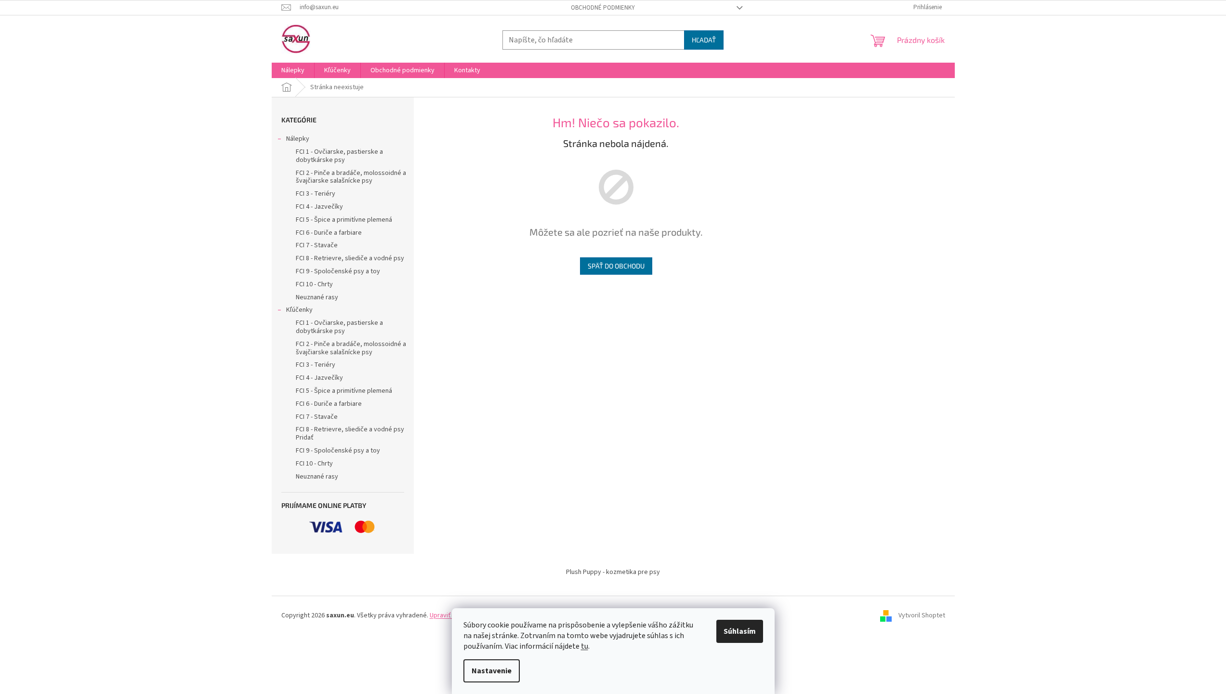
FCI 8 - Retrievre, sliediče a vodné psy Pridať (350, 433)
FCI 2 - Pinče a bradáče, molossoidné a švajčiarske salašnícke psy (351, 177)
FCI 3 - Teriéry (315, 194)
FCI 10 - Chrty (314, 284)
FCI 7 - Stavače (317, 245)
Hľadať (704, 40)
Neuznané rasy (317, 297)
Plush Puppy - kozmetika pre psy (613, 572)
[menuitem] (293, 70)
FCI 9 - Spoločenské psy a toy (338, 271)
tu (584, 646)
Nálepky (297, 139)
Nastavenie (492, 671)
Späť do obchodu (616, 266)
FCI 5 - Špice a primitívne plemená (344, 220)
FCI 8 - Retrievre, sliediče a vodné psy (350, 258)
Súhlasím (740, 631)
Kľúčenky (299, 310)
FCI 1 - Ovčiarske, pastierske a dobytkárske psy (339, 156)
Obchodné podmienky (603, 7)
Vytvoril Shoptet (921, 615)
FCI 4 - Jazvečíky (319, 207)
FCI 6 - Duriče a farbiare (329, 233)
